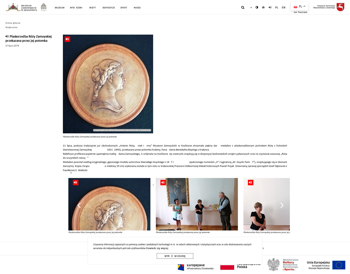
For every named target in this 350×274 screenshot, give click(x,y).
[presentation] (79, 205)
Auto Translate (299, 12)
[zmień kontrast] (257, 7)
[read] (270, 7)
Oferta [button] (124, 8)
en (283, 7)
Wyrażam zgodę (175, 256)
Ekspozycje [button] (109, 8)
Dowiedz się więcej (157, 248)
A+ (250, 7)
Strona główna (12, 23)
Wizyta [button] (93, 8)
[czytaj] (263, 7)
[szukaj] (243, 7)
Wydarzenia (77, 8)
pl (276, 7)
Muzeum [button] (60, 8)
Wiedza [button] (138, 8)
